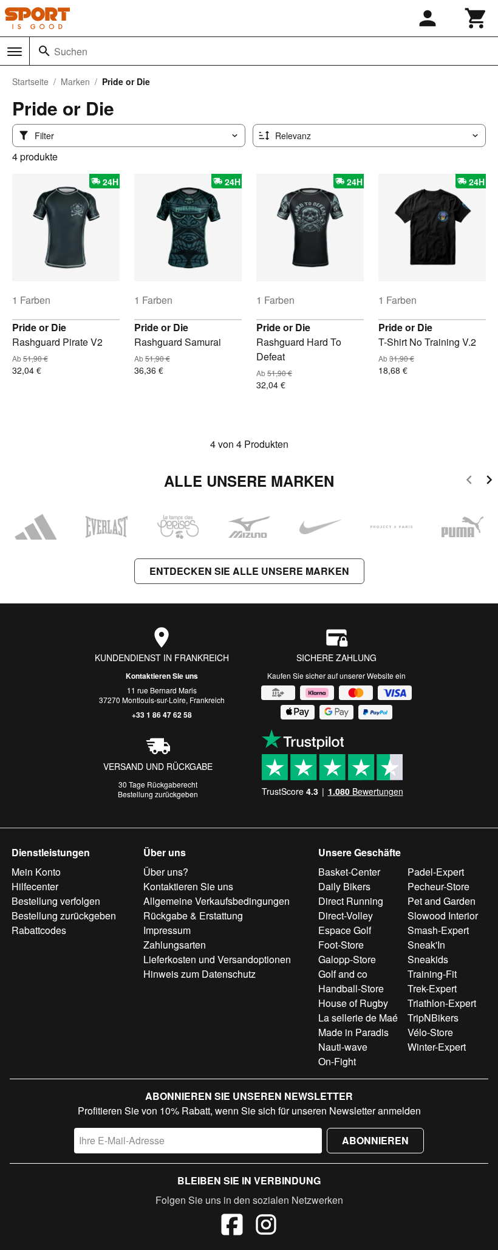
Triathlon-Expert (442, 1003)
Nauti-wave (342, 1047)
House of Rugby (353, 1003)
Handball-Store (351, 988)
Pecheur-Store (438, 886)
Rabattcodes (39, 930)
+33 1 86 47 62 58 (162, 714)
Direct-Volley (345, 915)
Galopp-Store (347, 959)
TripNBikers (433, 1018)
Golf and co (342, 974)
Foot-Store (341, 945)
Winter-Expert (437, 1047)
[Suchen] (44, 51)
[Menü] (14, 51)
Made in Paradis (353, 1032)
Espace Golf (344, 930)
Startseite (30, 81)
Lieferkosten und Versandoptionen (217, 959)
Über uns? (165, 872)
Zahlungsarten (174, 945)
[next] (489, 481)
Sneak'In (426, 945)
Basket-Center (349, 872)
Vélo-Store (430, 1032)
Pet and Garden (442, 901)
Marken (75, 81)
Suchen (70, 51)
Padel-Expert (436, 872)
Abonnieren (375, 1140)
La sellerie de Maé (358, 1018)
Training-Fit (432, 974)
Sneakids (428, 959)
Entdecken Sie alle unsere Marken (249, 571)
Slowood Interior (443, 915)
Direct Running (350, 901)
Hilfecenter (35, 886)
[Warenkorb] (476, 18)
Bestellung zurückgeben (158, 794)
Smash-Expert (438, 930)
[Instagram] (266, 1226)
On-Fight (337, 1061)
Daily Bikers (344, 886)
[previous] (469, 481)
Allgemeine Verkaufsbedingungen (216, 901)
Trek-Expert (432, 988)
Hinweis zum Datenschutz (199, 974)
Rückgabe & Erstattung (193, 915)
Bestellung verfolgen (56, 901)
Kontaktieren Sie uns (162, 676)
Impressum (167, 930)
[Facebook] (232, 1226)
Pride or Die (39, 327)
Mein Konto (36, 872)
